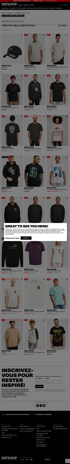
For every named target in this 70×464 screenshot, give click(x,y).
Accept (26, 238)
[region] (35, 232)
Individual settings (12, 238)
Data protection (9, 234)
